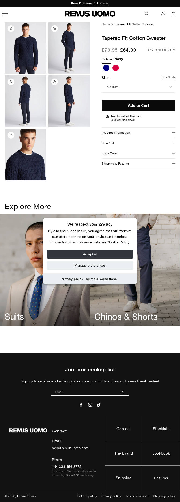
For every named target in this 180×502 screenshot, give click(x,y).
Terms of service (137, 496)
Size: (106, 77)
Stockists (161, 429)
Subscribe (123, 391)
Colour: (112, 59)
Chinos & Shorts (126, 316)
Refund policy (87, 496)
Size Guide (168, 77)
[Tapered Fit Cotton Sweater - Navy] (106, 68)
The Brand (123, 453)
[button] (147, 13)
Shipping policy (164, 496)
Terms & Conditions (101, 279)
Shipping (124, 478)
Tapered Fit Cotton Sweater (135, 24)
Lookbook (161, 453)
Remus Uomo (26, 496)
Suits (14, 316)
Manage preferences (90, 265)
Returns (161, 478)
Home (106, 24)
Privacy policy (72, 279)
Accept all (90, 254)
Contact (123, 429)
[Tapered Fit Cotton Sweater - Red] (115, 68)
